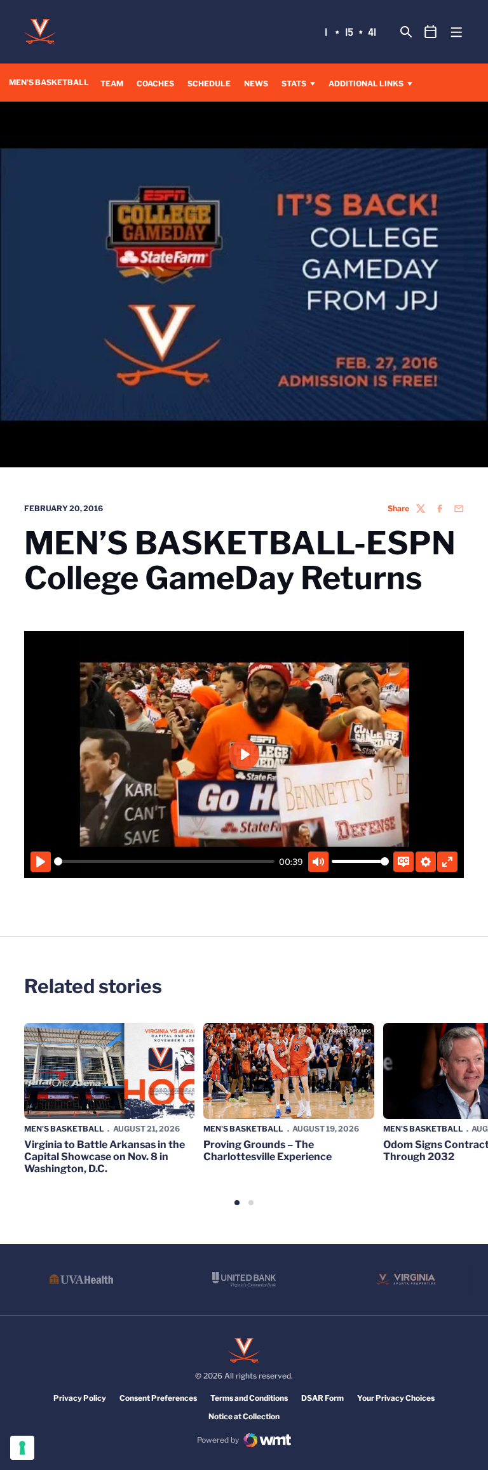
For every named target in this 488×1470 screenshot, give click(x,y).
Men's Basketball (64, 1128)
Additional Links (366, 83)
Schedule (209, 83)
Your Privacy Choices (396, 1398)
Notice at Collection (244, 1416)
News (256, 83)
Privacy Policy (79, 1398)
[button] (237, 1202)
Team (111, 83)
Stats (293, 83)
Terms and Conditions (249, 1398)
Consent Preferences (158, 1398)
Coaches (155, 83)
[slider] (164, 861)
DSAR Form (322, 1398)
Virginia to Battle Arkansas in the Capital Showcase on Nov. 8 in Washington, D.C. (104, 1157)
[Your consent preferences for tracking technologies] (22, 1448)
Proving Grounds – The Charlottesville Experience (267, 1151)
